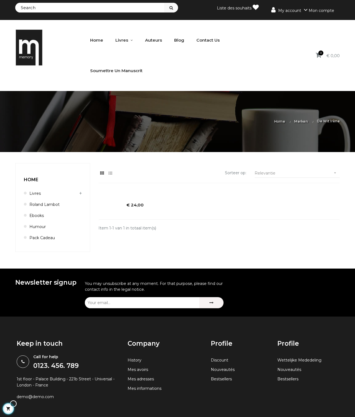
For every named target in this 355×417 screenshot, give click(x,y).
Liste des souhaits (235, 8)
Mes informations (144, 388)
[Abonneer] (211, 302)
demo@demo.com (35, 396)
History (134, 360)
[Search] (171, 7)
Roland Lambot (44, 204)
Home (31, 179)
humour (37, 226)
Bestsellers (221, 378)
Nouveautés (223, 369)
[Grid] (101, 173)
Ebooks (36, 215)
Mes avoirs (138, 369)
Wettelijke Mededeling (299, 360)
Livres (35, 193)
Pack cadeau (42, 237)
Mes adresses (141, 378)
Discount (219, 360)
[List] (110, 173)
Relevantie (296, 173)
